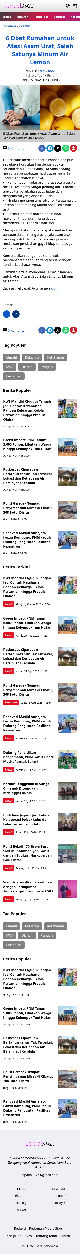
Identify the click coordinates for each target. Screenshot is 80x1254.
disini (55, 288)
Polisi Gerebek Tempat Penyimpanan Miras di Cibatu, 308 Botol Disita (28, 508)
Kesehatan (59, 1188)
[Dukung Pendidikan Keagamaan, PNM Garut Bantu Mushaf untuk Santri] (67, 759)
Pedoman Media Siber (46, 1228)
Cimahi (11, 357)
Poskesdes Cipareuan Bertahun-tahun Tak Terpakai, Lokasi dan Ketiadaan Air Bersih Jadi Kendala (28, 476)
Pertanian (13, 376)
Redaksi (20, 1228)
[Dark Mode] (68, 6)
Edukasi (59, 17)
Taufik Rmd (46, 71)
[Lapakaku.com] (19, 6)
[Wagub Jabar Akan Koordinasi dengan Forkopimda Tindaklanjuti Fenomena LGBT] (67, 889)
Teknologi (41, 17)
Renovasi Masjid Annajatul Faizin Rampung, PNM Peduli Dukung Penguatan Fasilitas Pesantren (27, 540)
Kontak (65, 1236)
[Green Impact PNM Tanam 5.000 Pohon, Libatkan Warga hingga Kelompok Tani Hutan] (67, 447)
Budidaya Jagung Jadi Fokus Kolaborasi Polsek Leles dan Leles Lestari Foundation (26, 819)
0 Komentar (16, 148)
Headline (11, 702)
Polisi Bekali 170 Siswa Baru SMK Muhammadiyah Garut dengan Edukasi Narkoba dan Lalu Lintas (27, 853)
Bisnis (7, 17)
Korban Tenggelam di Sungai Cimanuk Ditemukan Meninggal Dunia (26, 788)
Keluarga (32, 357)
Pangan (47, 367)
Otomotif (59, 1196)
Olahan (27, 367)
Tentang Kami (46, 1236)
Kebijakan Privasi (19, 1236)
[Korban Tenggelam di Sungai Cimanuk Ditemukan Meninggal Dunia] (67, 791)
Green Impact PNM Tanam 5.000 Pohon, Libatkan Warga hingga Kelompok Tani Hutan (27, 444)
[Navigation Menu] (75, 6)
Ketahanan (55, 357)
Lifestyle (59, 1203)
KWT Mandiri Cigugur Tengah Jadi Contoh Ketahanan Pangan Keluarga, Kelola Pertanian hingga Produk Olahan (27, 410)
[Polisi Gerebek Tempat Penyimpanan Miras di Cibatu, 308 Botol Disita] (67, 510)
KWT (9, 367)
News (9, 604)
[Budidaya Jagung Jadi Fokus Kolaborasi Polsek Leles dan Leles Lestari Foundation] (67, 822)
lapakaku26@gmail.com (40, 1175)
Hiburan (22, 17)
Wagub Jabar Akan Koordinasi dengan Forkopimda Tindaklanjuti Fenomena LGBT (28, 886)
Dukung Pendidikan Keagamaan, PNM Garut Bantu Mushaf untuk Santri (28, 757)
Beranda (9, 26)
